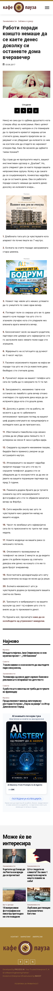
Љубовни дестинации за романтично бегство (38, 910)
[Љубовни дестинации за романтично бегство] (38, 894)
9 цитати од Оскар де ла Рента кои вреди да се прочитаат (14, 872)
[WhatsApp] (36, 110)
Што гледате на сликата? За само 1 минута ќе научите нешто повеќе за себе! (37, 875)
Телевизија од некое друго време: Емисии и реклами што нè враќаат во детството (25, 678)
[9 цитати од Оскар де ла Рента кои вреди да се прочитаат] (14, 856)
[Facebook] (17, 110)
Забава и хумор (25, 21)
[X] (23, 110)
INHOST (38, 976)
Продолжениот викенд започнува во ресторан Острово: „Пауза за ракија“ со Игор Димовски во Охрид (26, 703)
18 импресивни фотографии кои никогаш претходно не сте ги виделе (13, 912)
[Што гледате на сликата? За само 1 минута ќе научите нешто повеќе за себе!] (38, 856)
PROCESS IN (20, 969)
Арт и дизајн (8, 904)
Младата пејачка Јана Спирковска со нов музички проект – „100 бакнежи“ (24, 654)
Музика (6, 649)
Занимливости (10, 21)
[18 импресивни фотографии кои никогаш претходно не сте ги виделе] (14, 894)
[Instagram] (26, 962)
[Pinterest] (29, 110)
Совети (6, 661)
